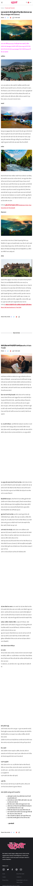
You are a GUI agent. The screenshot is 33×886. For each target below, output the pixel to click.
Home (3, 874)
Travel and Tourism (10, 8)
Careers (4, 877)
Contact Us (18, 877)
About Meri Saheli (20, 874)
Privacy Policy (5, 880)
